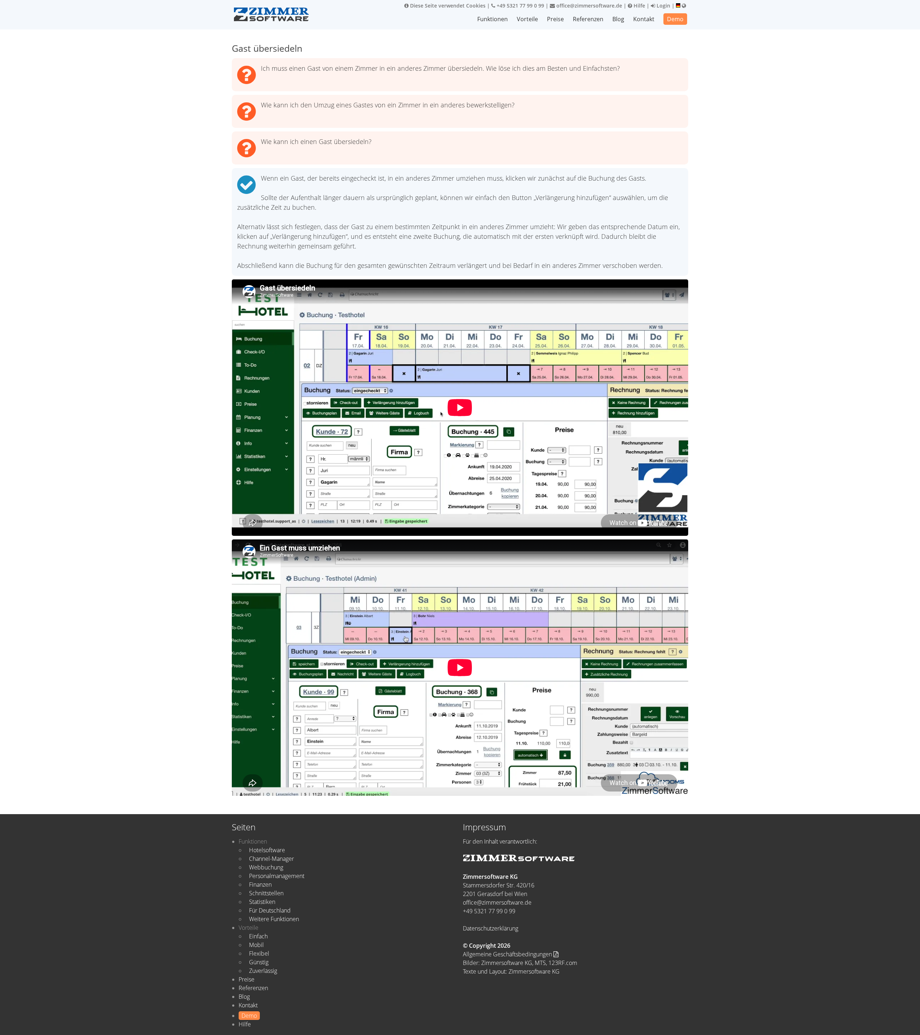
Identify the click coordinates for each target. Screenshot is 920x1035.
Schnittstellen (266, 893)
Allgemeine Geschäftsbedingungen (508, 954)
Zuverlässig (263, 971)
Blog (618, 19)
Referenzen (588, 19)
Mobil (256, 945)
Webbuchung (266, 867)
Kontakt (643, 19)
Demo (675, 19)
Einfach (258, 936)
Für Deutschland (270, 910)
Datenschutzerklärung (490, 928)
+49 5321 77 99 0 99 (519, 5)
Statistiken (262, 902)
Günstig (258, 962)
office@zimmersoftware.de (588, 5)
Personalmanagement (276, 876)
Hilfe (638, 5)
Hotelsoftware (267, 850)
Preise (555, 19)
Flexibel (259, 953)
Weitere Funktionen (274, 919)
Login (662, 5)
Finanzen (260, 884)
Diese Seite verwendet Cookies (447, 5)
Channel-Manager (271, 859)
